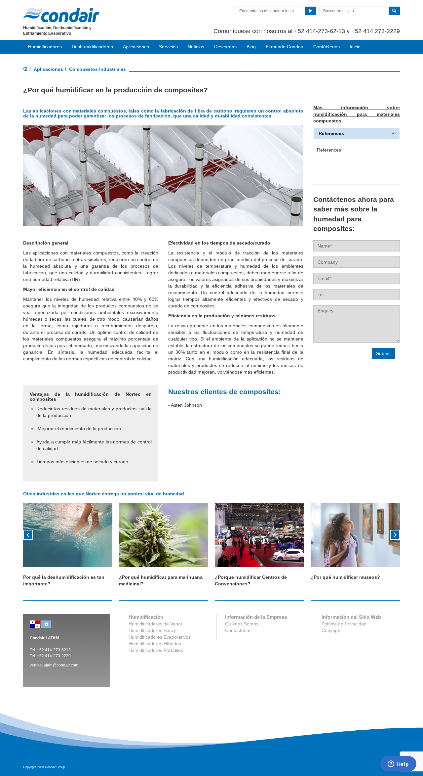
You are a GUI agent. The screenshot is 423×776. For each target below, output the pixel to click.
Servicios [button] (168, 46)
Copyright (332, 630)
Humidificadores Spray (152, 630)
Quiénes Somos (241, 623)
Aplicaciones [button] (136, 46)
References (331, 133)
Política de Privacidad (344, 623)
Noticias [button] (196, 46)
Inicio (355, 46)
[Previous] (28, 534)
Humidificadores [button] (45, 46)
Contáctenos (326, 46)
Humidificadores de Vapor (155, 623)
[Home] (25, 69)
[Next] (395, 534)
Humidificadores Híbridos (155, 643)
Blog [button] (251, 46)
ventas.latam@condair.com (54, 665)
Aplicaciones (48, 69)
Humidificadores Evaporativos (160, 637)
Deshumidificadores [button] (92, 46)
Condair (61, 15)
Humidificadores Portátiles (156, 650)
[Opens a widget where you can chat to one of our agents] (398, 764)
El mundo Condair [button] (284, 46)
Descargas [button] (225, 46)
